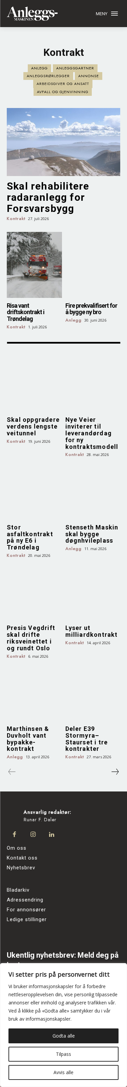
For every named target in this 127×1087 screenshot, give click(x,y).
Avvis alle (63, 1072)
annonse (88, 76)
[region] (63, 1025)
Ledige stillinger (27, 919)
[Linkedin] (51, 834)
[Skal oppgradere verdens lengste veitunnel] (34, 384)
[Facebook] (14, 834)
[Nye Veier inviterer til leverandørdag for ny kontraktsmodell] (93, 384)
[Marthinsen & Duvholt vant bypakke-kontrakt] (34, 693)
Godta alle (63, 1035)
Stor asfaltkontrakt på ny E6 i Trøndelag (30, 537)
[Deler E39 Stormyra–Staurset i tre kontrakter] (93, 693)
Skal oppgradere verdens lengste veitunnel (33, 426)
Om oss (16, 848)
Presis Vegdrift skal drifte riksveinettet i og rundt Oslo (31, 637)
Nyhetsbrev (21, 868)
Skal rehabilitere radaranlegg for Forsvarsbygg (48, 197)
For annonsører (26, 910)
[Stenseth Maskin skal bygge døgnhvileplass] (93, 492)
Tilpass (63, 1054)
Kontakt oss (22, 858)
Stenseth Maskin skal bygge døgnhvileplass (92, 534)
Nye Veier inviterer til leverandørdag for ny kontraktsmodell (92, 433)
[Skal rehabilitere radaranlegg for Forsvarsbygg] (63, 142)
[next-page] (114, 772)
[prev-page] (12, 772)
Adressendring (25, 900)
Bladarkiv (18, 890)
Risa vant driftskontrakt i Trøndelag (25, 312)
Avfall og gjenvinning (62, 91)
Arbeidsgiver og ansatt (63, 83)
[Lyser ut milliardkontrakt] (93, 593)
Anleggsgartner (75, 68)
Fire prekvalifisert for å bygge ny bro (91, 309)
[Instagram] (33, 834)
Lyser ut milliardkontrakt (91, 631)
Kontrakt (16, 219)
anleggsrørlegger (48, 76)
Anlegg (39, 68)
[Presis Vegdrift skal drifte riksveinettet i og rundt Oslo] (34, 593)
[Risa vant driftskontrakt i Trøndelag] (34, 265)
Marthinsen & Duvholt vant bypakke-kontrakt (28, 738)
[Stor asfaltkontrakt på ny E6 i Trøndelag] (34, 492)
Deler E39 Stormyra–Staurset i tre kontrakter (86, 738)
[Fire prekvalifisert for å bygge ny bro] (93, 265)
